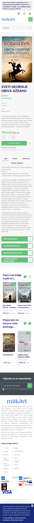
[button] (25, 276)
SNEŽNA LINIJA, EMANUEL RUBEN (24, 356)
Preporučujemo (18, 451)
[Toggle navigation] (30, 19)
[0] (30, 14)
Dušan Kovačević (6, 97)
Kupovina (6, 455)
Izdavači (16, 468)
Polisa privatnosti (6, 464)
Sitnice (16, 465)
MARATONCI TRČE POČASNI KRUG (24, 306)
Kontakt (5, 451)
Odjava (5, 472)
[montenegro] (9, 342)
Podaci (15, 158)
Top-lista (17, 455)
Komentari (26, 158)
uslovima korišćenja (25, 389)
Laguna (4, 105)
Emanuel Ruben (22, 360)
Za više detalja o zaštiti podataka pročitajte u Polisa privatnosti (14, 519)
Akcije (16, 458)
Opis (5, 158)
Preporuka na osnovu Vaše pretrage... (11, 323)
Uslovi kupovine (6, 459)
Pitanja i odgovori (17, 163)
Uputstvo (6, 468)
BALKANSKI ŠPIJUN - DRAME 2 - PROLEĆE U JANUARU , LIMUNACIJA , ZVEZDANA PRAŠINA (9, 306)
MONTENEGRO (8, 355)
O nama (5, 448)
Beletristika (5, 111)
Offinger (16, 461)
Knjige (16, 448)
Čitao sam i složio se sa (17, 389)
